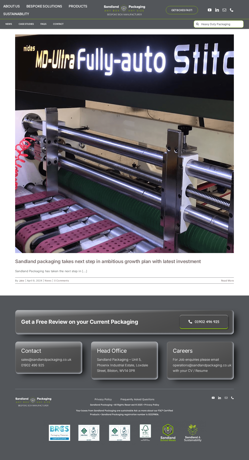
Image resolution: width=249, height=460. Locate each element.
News (48, 280)
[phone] (232, 10)
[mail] (224, 10)
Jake (21, 280)
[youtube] (209, 10)
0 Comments (61, 280)
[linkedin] (217, 10)
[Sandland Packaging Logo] (124, 5)
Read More (227, 280)
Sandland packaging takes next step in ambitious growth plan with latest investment (108, 261)
